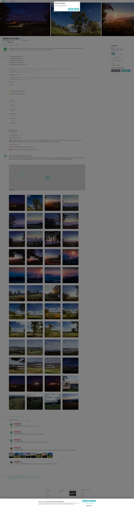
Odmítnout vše (89, 505)
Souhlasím (89, 500)
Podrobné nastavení (89, 503)
